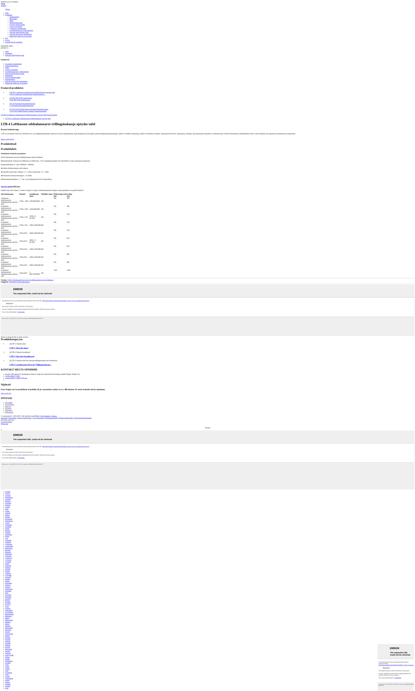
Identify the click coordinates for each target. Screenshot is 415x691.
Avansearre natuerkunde (18, 29)
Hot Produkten (45, 416)
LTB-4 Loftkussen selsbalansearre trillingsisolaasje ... (28, 94)
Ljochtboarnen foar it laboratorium (21, 30)
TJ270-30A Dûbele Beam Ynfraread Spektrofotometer (28, 111)
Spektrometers (14, 17)
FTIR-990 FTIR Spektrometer (20, 100)
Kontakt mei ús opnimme (13, 42)
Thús (7, 13)
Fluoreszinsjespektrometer (82, 418)
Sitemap (54, 416)
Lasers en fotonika (16, 27)
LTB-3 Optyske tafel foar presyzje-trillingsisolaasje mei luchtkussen (30, 280)
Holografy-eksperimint (8, 418)
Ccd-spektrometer (38, 418)
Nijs (6, 38)
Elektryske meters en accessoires (21, 36)
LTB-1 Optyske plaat (19, 348)
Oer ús (7, 40)
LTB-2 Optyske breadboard (22, 356)
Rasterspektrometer (51, 418)
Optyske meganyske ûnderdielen (21, 34)
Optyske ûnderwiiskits (17, 25)
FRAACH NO (6, 393)
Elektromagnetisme (16, 23)
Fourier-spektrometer (24, 418)
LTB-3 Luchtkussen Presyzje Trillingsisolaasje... (31, 365)
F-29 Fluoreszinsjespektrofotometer (22, 106)
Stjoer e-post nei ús (7, 139)
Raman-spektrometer (66, 418)
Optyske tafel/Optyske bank (19, 32)
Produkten (8, 15)
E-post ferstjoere (6, 422)
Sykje (3, 4)
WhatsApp (4, 424)
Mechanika (13, 19)
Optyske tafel (5, 187)
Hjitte (11, 21)
